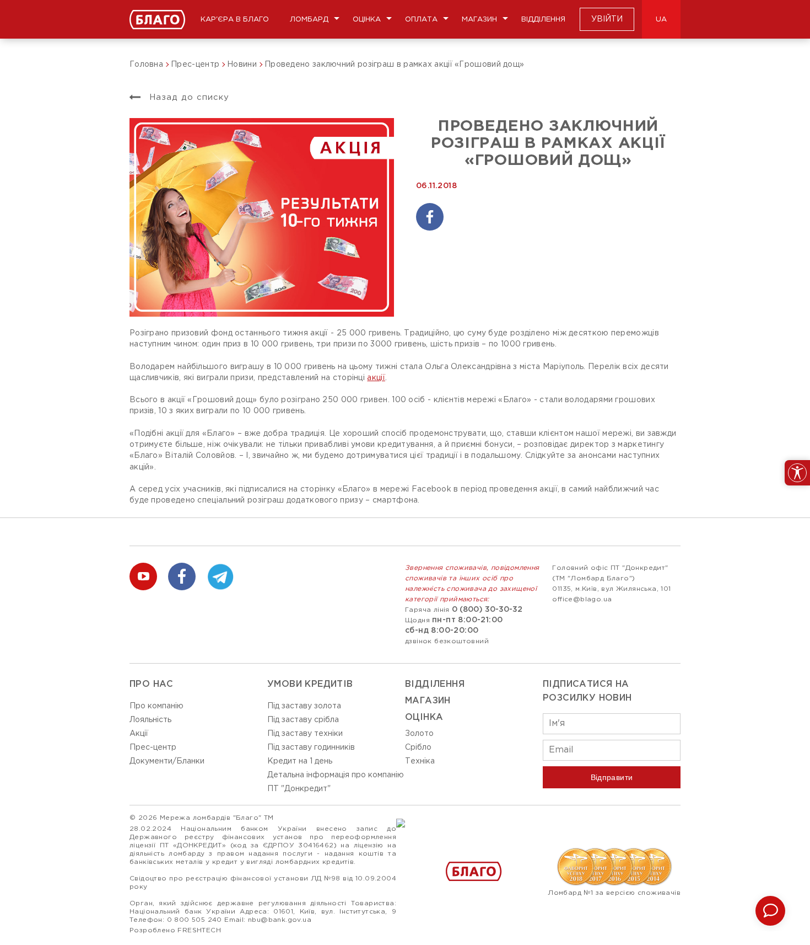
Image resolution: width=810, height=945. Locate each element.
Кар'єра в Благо (235, 20)
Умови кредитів (310, 684)
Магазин (479, 20)
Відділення (543, 20)
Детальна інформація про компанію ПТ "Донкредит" (335, 782)
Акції (138, 733)
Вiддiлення (435, 684)
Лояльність (150, 720)
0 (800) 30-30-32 (487, 609)
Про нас (151, 684)
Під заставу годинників (311, 747)
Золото (419, 733)
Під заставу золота (304, 706)
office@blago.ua (582, 599)
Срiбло (418, 747)
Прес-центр (152, 747)
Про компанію (156, 706)
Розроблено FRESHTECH (175, 930)
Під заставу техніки (305, 733)
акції (376, 378)
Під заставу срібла (303, 720)
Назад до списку (187, 97)
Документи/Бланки (166, 761)
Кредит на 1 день (299, 761)
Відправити (612, 777)
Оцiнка (424, 717)
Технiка (420, 761)
